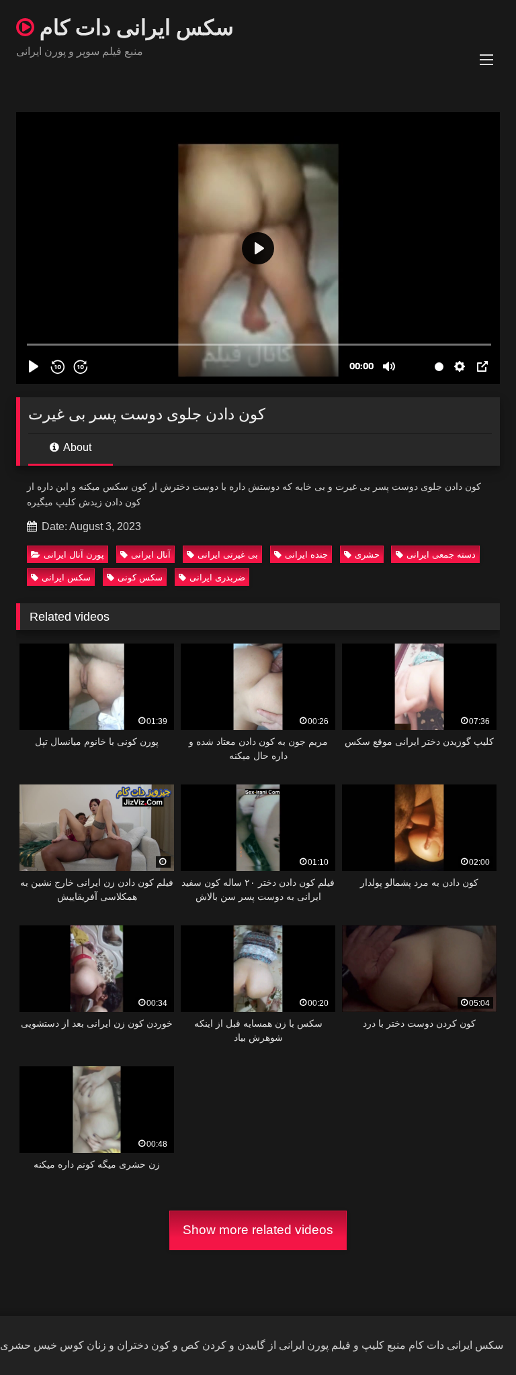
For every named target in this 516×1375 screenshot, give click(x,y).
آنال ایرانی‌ (151, 555)
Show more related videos (258, 1230)
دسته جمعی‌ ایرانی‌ (441, 555)
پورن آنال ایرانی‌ (74, 555)
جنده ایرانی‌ (306, 555)
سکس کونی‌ (140, 577)
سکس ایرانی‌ (66, 577)
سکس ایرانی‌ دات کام (134, 26)
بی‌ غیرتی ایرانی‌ (228, 555)
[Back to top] (474, 1335)
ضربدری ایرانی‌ (217, 577)
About (76, 447)
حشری (367, 555)
